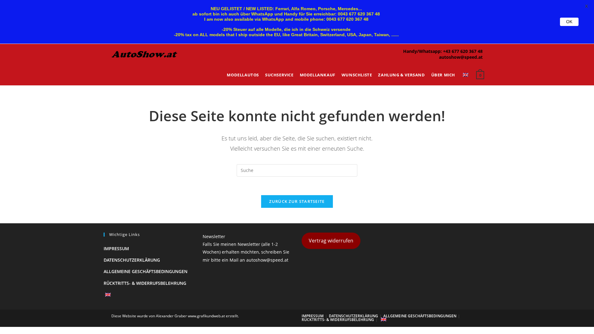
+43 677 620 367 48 (463, 51)
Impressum (116, 248)
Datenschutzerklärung (132, 260)
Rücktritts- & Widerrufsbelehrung (145, 283)
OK (569, 21)
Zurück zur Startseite (297, 201)
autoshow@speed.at (461, 57)
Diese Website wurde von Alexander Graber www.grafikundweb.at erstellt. (175, 316)
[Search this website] (297, 170)
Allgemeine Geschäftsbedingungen (145, 271)
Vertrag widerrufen (331, 240)
